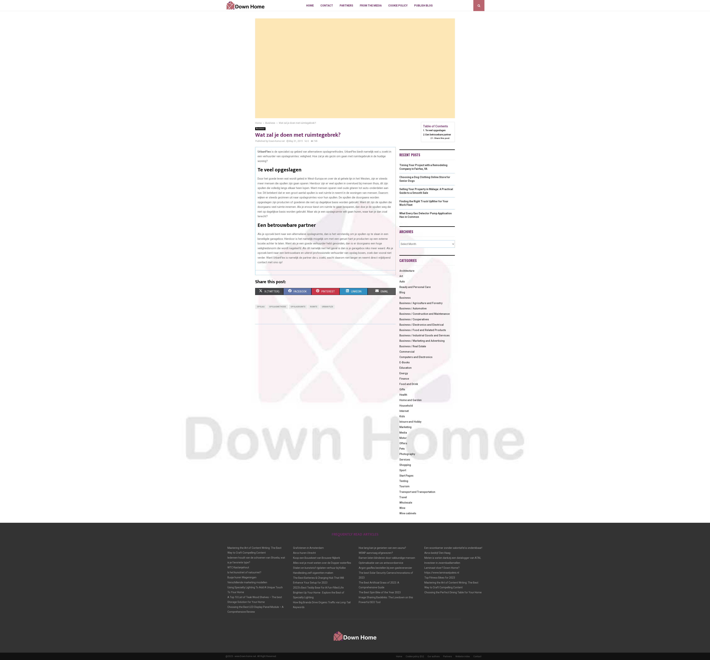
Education (405, 367)
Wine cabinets (407, 513)
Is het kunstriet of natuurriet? (244, 572)
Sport (402, 470)
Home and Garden (410, 400)
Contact (326, 5)
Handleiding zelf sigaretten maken (313, 572)
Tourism (404, 486)
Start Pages (406, 475)
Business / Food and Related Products (422, 330)
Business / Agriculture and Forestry (420, 303)
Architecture (406, 270)
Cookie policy (398, 5)
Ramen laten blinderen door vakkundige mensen (387, 557)
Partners (346, 5)
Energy (403, 373)
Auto (402, 281)
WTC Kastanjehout (238, 567)
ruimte (313, 307)
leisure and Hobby (410, 421)
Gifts (402, 389)
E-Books (404, 362)
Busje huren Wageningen (241, 577)
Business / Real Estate (412, 346)
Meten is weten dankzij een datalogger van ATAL (452, 557)
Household (406, 405)
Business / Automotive (413, 308)
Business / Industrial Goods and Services (424, 335)
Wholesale (405, 502)
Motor (403, 437)
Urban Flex (327, 307)
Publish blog (423, 5)
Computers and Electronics (415, 357)
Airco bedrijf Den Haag (437, 552)
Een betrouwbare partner (438, 134)
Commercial (407, 351)
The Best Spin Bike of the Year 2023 (380, 592)
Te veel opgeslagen (435, 130)
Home (310, 5)
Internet (404, 411)
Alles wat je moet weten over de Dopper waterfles (322, 562)
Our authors (433, 656)
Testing (403, 481)
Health (403, 394)
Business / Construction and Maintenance (424, 313)
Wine (402, 507)
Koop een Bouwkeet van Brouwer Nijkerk (316, 557)
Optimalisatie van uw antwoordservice (381, 562)
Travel (403, 497)
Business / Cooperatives (414, 319)
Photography (407, 454)
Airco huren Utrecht (304, 552)
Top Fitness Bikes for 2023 (439, 577)
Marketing (405, 427)
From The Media (371, 5)
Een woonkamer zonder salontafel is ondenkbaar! (453, 547)
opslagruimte (298, 307)
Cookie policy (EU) (415, 656)
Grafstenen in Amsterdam (308, 547)
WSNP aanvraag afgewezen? (376, 552)
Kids (402, 416)
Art (401, 276)
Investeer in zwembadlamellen (442, 562)
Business (260, 129)
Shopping (405, 464)
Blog (402, 292)
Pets (402, 448)
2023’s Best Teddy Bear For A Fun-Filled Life (318, 587)
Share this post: (442, 138)
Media (403, 432)
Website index (462, 656)
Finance (404, 378)
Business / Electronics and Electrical (421, 324)
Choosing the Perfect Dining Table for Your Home (453, 592)
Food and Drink (408, 384)
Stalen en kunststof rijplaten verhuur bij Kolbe (319, 567)
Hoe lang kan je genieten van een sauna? (382, 547)
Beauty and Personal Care (415, 287)
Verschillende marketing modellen (247, 582)
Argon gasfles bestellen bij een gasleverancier (385, 567)
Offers (403, 443)
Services (404, 459)
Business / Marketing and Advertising (422, 340)
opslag (261, 307)
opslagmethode (277, 307)
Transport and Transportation (417, 491)
